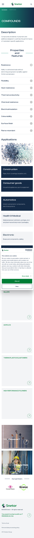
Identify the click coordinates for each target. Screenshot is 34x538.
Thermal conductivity (10, 95)
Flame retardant (8, 131)
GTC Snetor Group (7, 532)
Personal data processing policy (10, 527)
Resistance (6, 65)
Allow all (17, 281)
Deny (17, 286)
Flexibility (5, 81)
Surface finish (7, 123)
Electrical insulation (9, 109)
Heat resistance (8, 88)
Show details (25, 276)
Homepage (4, 9)
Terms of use (5, 523)
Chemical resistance (9, 102)
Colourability (6, 116)
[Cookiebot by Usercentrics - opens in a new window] (25, 250)
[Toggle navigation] (3, 4)
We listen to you (7, 516)
